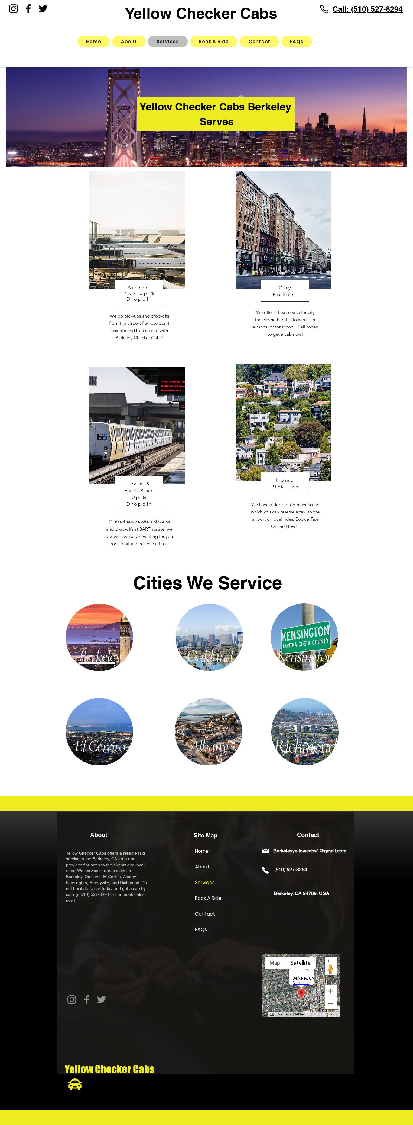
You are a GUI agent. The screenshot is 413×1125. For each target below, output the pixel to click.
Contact (205, 913)
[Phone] (324, 9)
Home (202, 851)
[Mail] (265, 851)
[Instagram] (13, 8)
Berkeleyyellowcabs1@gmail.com (309, 851)
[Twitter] (43, 8)
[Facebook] (28, 8)
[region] (141, 264)
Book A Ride (208, 898)
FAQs (201, 929)
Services (205, 882)
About (202, 866)
